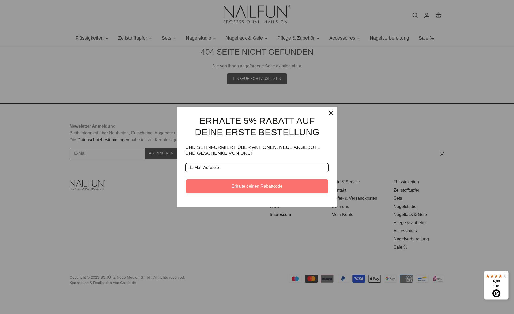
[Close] (330, 113)
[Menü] (505, 274)
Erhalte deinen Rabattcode (257, 186)
